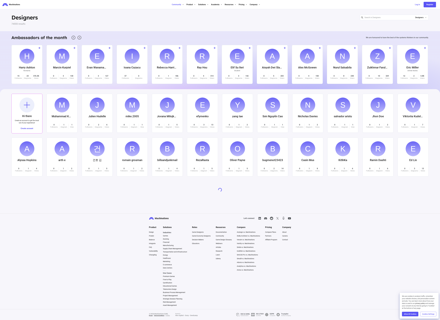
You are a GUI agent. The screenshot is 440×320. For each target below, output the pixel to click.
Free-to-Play (167, 279)
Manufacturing (168, 245)
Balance (152, 240)
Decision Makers (198, 240)
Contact (285, 240)
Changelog (153, 255)
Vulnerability (153, 251)
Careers (285, 236)
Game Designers (198, 232)
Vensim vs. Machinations (246, 240)
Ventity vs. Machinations (245, 243)
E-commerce (167, 265)
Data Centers (167, 268)
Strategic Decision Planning (172, 299)
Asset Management (170, 305)
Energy (165, 255)
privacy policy (420, 303)
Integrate (152, 243)
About (284, 232)
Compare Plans (270, 232)
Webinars (219, 243)
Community (220, 236)
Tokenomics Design (170, 289)
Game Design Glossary (224, 240)
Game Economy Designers (201, 236)
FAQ (150, 247)
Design (151, 232)
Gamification (167, 283)
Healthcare (167, 258)
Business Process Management (174, 292)
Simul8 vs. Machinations (245, 258)
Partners (268, 236)
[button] (420, 17)
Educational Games (170, 286)
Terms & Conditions (159, 315)
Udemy (218, 258)
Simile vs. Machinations (245, 247)
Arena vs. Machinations (245, 270)
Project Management (170, 296)
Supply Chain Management (172, 249)
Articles (218, 247)
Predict (151, 236)
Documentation (221, 232)
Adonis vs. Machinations (245, 262)
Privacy (151, 315)
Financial (166, 242)
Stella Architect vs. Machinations (248, 236)
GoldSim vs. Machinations (246, 251)
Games (165, 236)
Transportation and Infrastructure (175, 252)
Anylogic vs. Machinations (246, 232)
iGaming (166, 239)
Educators (195, 243)
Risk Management (169, 302)
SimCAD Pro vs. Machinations (247, 255)
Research (219, 251)
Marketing (166, 261)
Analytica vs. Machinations (246, 266)
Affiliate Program (271, 240)
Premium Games (169, 276)
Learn (218, 255)
